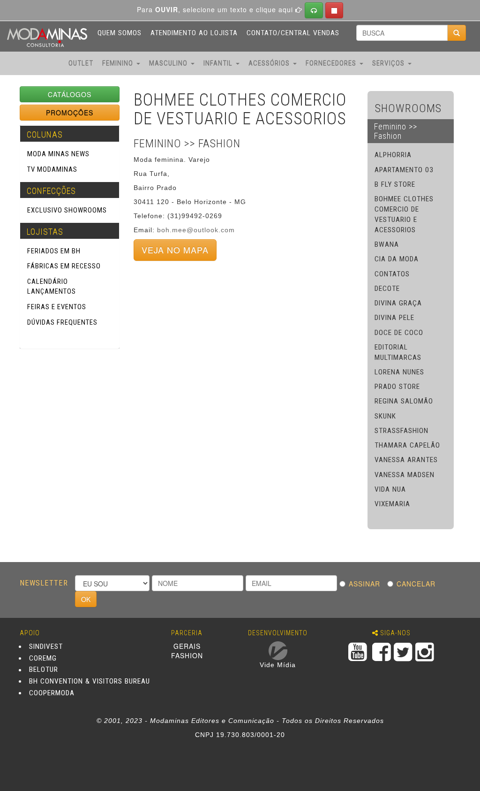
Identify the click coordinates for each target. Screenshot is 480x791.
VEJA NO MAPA (175, 249)
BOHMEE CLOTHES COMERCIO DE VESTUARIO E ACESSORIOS (404, 214)
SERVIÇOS (389, 63)
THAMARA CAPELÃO (407, 445)
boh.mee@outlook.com (196, 230)
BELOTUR (43, 670)
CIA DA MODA (397, 259)
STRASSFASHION (401, 430)
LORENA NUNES (399, 372)
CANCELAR (418, 583)
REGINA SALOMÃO (404, 401)
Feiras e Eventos (56, 307)
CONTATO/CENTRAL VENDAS (293, 33)
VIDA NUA (390, 489)
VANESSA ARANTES (406, 460)
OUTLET (80, 63)
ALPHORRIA (393, 155)
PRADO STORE (397, 386)
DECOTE (387, 288)
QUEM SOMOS (120, 33)
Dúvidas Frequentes (62, 322)
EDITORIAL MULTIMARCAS (398, 352)
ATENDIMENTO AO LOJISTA (194, 33)
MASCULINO (169, 63)
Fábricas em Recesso (64, 266)
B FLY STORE (395, 184)
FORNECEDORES (332, 63)
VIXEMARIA (392, 504)
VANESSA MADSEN (405, 475)
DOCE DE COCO (399, 332)
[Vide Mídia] (278, 650)
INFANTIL (219, 63)
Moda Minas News (58, 154)
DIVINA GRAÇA (398, 303)
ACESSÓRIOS (270, 63)
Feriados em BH (54, 251)
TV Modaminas (52, 169)
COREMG (43, 658)
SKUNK (385, 416)
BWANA (387, 244)
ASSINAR (367, 583)
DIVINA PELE (394, 317)
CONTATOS (392, 274)
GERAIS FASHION (187, 650)
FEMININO (118, 63)
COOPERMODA (52, 693)
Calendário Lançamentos (51, 286)
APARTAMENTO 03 (404, 170)
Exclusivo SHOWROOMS (67, 210)
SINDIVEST (46, 646)
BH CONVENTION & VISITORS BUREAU (89, 681)
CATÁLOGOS (69, 94)
